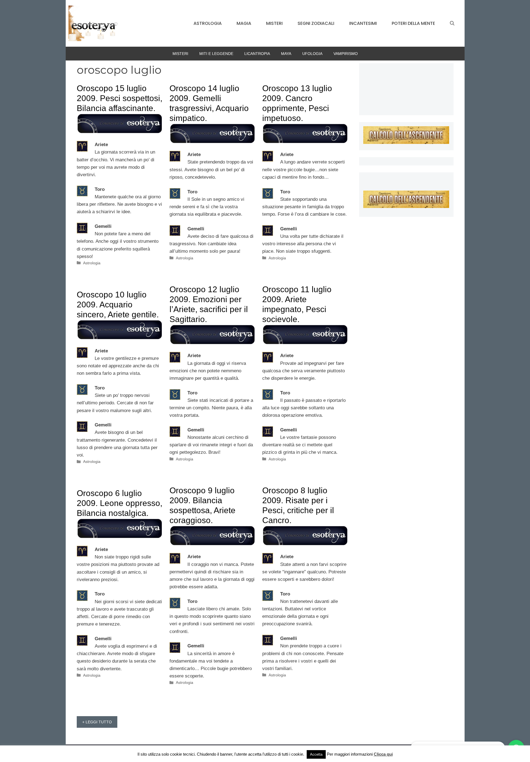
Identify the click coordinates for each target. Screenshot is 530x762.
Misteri (274, 23)
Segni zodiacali (316, 23)
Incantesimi (363, 23)
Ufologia (312, 53)
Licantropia (257, 53)
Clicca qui (383, 754)
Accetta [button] (316, 754)
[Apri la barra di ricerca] (452, 23)
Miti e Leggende (216, 53)
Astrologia (208, 23)
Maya (286, 53)
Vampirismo (345, 53)
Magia (244, 23)
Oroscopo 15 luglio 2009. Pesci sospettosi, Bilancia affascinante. (119, 98)
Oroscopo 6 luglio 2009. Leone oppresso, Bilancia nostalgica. (119, 503)
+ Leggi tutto (97, 722)
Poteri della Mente (413, 23)
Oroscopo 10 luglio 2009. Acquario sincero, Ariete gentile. (118, 304)
